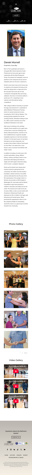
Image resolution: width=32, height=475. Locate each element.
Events (25, 455)
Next (25, 353)
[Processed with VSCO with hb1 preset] (16, 348)
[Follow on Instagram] (10, 449)
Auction (12, 455)
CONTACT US (16, 437)
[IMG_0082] (16, 247)
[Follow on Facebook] (7, 449)
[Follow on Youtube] (24, 449)
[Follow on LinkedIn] (14, 449)
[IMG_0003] (16, 307)
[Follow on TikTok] (17, 449)
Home (6, 455)
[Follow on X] (21, 449)
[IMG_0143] (16, 287)
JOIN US (16, 15)
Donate (19, 455)
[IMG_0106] (16, 267)
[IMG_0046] (16, 327)
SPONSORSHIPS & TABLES (16, 457)
